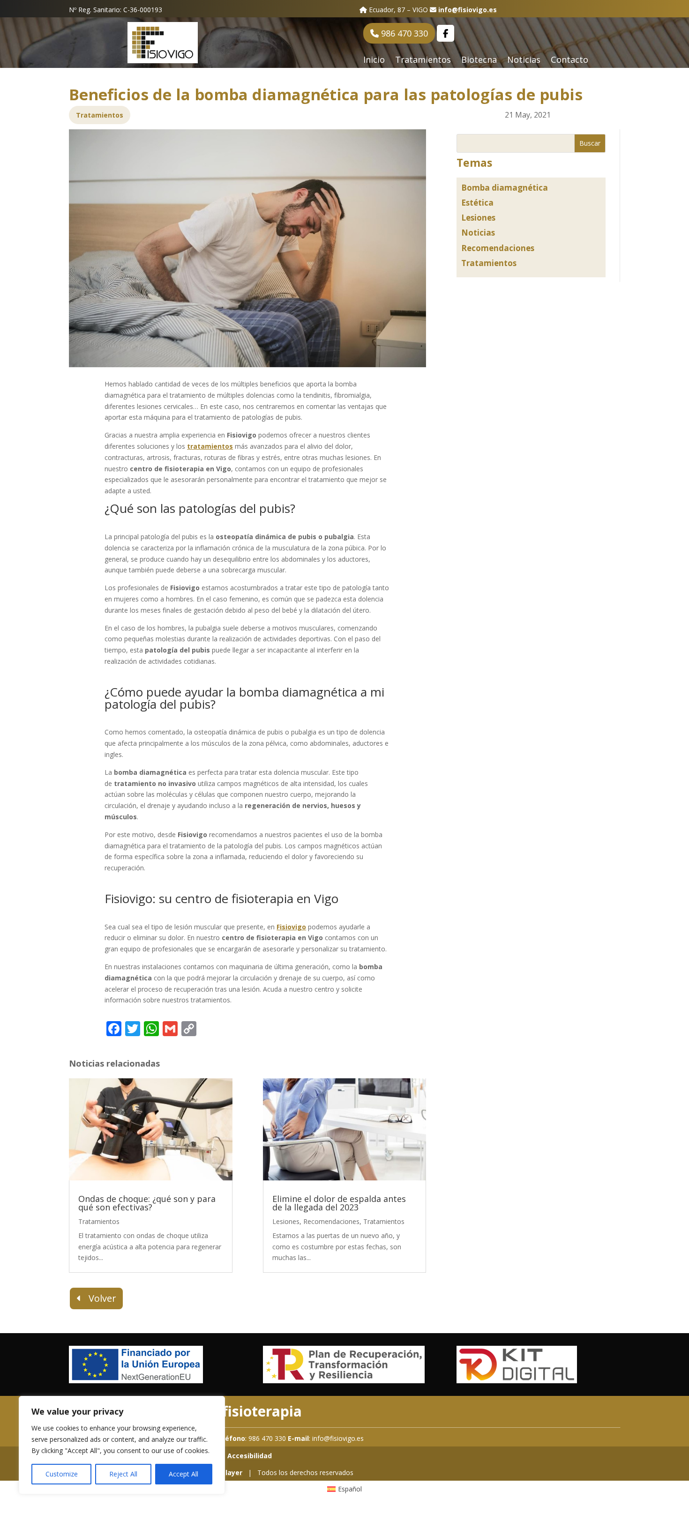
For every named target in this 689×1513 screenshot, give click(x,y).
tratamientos (210, 446)
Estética (477, 202)
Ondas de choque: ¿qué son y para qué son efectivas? (147, 1203)
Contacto (569, 60)
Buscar (589, 143)
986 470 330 (403, 33)
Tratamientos (423, 60)
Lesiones (478, 217)
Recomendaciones (497, 248)
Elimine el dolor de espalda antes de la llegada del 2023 (339, 1203)
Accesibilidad (249, 1455)
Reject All (123, 1473)
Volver (102, 1298)
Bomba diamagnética (504, 187)
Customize (61, 1473)
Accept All (183, 1473)
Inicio (374, 60)
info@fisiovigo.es (467, 9)
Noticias (523, 60)
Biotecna (479, 60)
